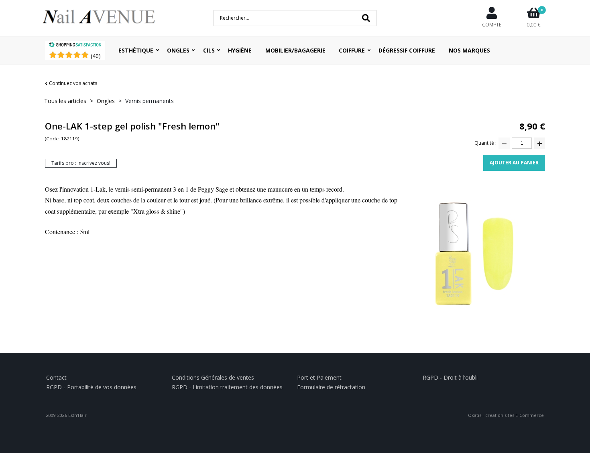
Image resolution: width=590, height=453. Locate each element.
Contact (56, 377)
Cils (209, 50)
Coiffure (352, 50)
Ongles (178, 50)
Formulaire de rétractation (331, 387)
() (96, 56)
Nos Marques (469, 50)
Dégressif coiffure (406, 50)
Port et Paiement (319, 377)
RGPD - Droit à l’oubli (450, 377)
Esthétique (135, 50)
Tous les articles (65, 101)
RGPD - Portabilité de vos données (91, 387)
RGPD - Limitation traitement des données (227, 387)
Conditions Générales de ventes (213, 377)
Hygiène (240, 50)
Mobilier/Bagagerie (295, 50)
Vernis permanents (149, 101)
